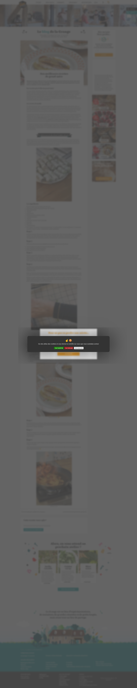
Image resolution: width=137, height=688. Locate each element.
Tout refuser (69, 348)
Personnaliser (79, 348)
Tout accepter (59, 348)
